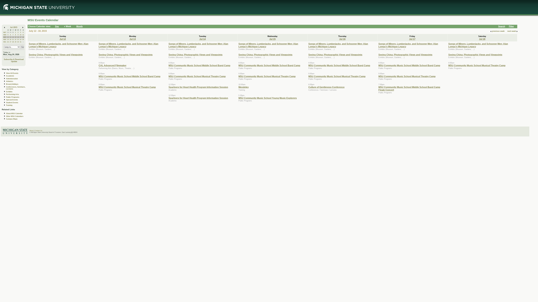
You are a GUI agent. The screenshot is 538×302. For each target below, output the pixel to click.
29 (10, 32)
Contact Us (38, 130)
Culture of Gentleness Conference (326, 87)
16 (18, 37)
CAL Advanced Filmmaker (112, 65)
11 (23, 35)
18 (23, 37)
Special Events (12, 100)
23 (18, 39)
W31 (4, 42)
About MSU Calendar (14, 114)
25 (23, 39)
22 (15, 39)
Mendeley (243, 87)
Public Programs (12, 97)
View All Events (12, 73)
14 (13, 37)
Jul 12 (63, 39)
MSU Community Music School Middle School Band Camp (129, 76)
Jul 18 (482, 39)
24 (20, 39)
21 (13, 39)
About (31, 130)
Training (9, 105)
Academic (10, 76)
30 (13, 32)
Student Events (12, 103)
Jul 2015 (13, 27)
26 (8, 42)
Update (14, 61)
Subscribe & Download (14, 59)
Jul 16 (342, 39)
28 (8, 32)
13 (10, 37)
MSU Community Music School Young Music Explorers (267, 98)
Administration (12, 79)
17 (20, 37)
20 (10, 39)
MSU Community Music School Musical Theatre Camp (127, 87)
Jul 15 (272, 39)
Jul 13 (132, 39)
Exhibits (9, 92)
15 (15, 37)
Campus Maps (12, 119)
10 (20, 35)
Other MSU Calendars (14, 116)
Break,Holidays (12, 84)
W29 (4, 37)
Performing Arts (12, 94)
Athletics (9, 81)
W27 (4, 32)
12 (8, 37)
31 (20, 42)
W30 (4, 39)
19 (8, 39)
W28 (4, 35)
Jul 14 (202, 39)
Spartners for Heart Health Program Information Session (198, 87)
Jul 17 (412, 39)
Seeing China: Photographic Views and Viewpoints (56, 54)
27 (10, 42)
